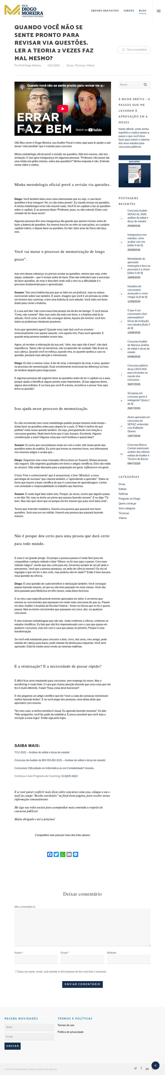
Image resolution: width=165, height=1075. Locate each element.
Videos (90, 65)
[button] (158, 11)
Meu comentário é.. (25, 906)
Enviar (12, 1046)
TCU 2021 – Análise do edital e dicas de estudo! (42, 752)
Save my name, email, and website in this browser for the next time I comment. (62, 971)
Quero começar (127, 503)
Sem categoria (127, 508)
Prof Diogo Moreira (30, 65)
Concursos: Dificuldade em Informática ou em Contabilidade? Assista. (54, 768)
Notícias (123, 493)
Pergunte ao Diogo (129, 498)
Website (111, 952)
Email (65, 952)
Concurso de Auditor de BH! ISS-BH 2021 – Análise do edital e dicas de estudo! (60, 760)
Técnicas (80, 65)
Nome (19, 952)
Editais (122, 489)
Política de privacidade (71, 1032)
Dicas (70, 65)
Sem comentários (136, 49)
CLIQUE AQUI (69, 776)
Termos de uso (66, 1025)
